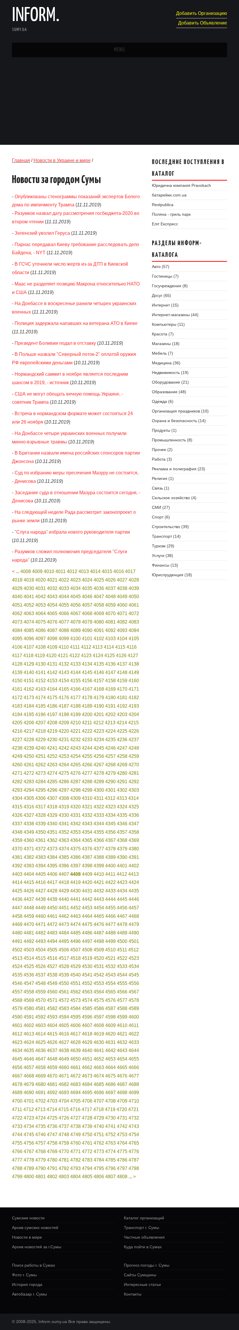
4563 (87, 991)
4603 (40, 1025)
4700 (17, 1101)
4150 (17, 680)
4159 (122, 680)
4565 (110, 991)
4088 (64, 630)
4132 (64, 663)
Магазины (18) (166, 343)
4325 (134, 806)
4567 (134, 991)
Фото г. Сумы (24, 1274)
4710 (134, 1101)
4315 (17, 806)
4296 (52, 790)
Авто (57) (160, 266)
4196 (40, 714)
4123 (86, 655)
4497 (87, 941)
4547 (29, 983)
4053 (40, 605)
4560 (52, 991)
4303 (134, 790)
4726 (64, 1117)
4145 (87, 672)
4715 (63, 1109)
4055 (64, 605)
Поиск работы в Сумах (33, 1265)
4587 (110, 1008)
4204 (134, 714)
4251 (40, 756)
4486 (87, 932)
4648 (52, 1058)
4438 (40, 899)
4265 (75, 764)
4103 (110, 638)
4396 (64, 865)
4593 (52, 1016)
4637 (52, 1050)
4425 (17, 890)
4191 (110, 706)
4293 (17, 790)
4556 (134, 983)
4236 (122, 739)
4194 (17, 714)
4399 (99, 865)
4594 (64, 1016)
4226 (134, 731)
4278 (99, 773)
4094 (134, 630)
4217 (29, 731)
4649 (64, 1058)
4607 (87, 1025)
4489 (122, 932)
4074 (29, 621)
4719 (110, 1109)
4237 (134, 739)
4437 (29, 899)
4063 (29, 613)
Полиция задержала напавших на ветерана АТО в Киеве (76, 323)
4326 (17, 815)
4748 (64, 1134)
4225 (122, 731)
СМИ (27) (161, 507)
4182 (134, 697)
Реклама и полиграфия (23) (178, 468)
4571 (52, 1000)
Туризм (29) (163, 546)
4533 (122, 966)
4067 (75, 613)
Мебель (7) (162, 353)
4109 (52, 647)
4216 (17, 731)
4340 (52, 823)
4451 (64, 907)
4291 (122, 781)
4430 (75, 890)
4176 (64, 697)
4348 (17, 832)
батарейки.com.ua (169, 195)
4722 (17, 1117)
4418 (64, 882)
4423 (122, 882)
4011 (60, 571)
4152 (40, 680)
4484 (64, 932)
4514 (29, 958)
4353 (75, 832)
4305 (29, 798)
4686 (110, 1084)
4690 (29, 1092)
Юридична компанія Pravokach (181, 185)
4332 (87, 815)
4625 (40, 1042)
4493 (40, 941)
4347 (134, 823)
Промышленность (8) (172, 440)
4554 (110, 983)
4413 (133, 874)
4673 (87, 1075)
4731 (122, 1117)
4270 (134, 764)
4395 (52, 865)
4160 (134, 680)
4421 (99, 882)
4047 (99, 596)
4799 (17, 1176)
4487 (99, 932)
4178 (87, 697)
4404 (29, 874)
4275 (64, 773)
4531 (99, 966)
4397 (75, 865)
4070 (110, 613)
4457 (134, 907)
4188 (75, 706)
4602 (29, 1025)
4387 (87, 857)
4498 (99, 941)
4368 (122, 840)
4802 (52, 1176)
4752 (110, 1134)
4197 (52, 714)
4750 (87, 1134)
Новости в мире (27, 1237)
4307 (52, 798)
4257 (110, 756)
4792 (64, 1168)
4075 (40, 621)
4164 (52, 689)
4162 (29, 689)
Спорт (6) (161, 517)
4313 (122, 798)
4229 (40, 739)
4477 (110, 924)
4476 (99, 924)
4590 (17, 1016)
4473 (64, 924)
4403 (17, 874)
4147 (110, 672)
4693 (64, 1092)
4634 (17, 1050)
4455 (110, 907)
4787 (134, 1159)
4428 (52, 890)
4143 (64, 672)
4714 (52, 1109)
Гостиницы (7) (165, 276)
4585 (87, 1008)
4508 (87, 949)
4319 (64, 806)
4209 (64, 722)
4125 (109, 655)
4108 (40, 647)
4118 (28, 655)
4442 (87, 899)
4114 (109, 647)
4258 (122, 756)
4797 (122, 1168)
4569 (29, 1000)
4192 (122, 706)
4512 (133, 949)
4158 (110, 680)
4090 (87, 630)
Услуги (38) (162, 555)
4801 (40, 1176)
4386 (75, 857)
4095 (17, 638)
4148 (122, 672)
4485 (75, 932)
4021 (52, 579)
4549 (52, 983)
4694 (75, 1092)
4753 (122, 1134)
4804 (75, 1176)
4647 (40, 1058)
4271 (17, 773)
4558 (29, 991)
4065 (52, 613)
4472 (52, 924)
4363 (64, 840)
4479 (134, 924)
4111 (75, 647)
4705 (75, 1101)
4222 (87, 731)
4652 (99, 1058)
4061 (134, 605)
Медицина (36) (166, 363)
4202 (110, 714)
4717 (87, 1109)
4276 (75, 773)
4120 (51, 655)
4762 (99, 1143)
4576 (110, 1000)
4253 (64, 756)
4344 (99, 823)
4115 (120, 647)
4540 (75, 974)
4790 (40, 1168)
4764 (122, 1143)
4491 (17, 941)
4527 (52, 966)
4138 (134, 663)
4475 (87, 924)
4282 (17, 781)
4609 (110, 1025)
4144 (75, 672)
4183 (17, 706)
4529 (75, 966)
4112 (86, 647)
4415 (29, 882)
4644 (134, 1050)
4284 (40, 781)
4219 (52, 731)
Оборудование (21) (170, 382)
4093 (122, 630)
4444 (110, 899)
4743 (134, 1126)
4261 (29, 764)
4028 (134, 579)
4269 (122, 764)
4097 (40, 638)
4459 (29, 916)
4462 (64, 916)
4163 (40, 689)
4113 (97, 647)
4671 (64, 1075)
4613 (29, 1033)
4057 (87, 605)
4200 (87, 714)
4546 (17, 983)
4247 (122, 748)
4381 (17, 857)
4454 (99, 907)
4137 (122, 663)
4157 (99, 680)
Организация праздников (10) (180, 411)
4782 (75, 1159)
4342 (75, 823)
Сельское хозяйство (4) (174, 497)
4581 (40, 1008)
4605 (64, 1025)
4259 (134, 756)
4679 (29, 1084)
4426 (29, 890)
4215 (133, 722)
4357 (122, 832)
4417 (52, 882)
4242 (64, 748)
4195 (29, 714)
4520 (99, 958)
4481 (29, 932)
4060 (122, 605)
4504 (40, 949)
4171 (134, 689)
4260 (17, 764)
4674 (99, 1075)
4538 (52, 974)
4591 (29, 1016)
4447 (17, 907)
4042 (40, 596)
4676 (122, 1075)
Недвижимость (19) (170, 372)
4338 (29, 823)
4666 (134, 1067)
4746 (40, 1134)
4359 (17, 840)
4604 (52, 1025)
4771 (75, 1151)
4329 (52, 815)
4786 (122, 1159)
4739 (87, 1126)
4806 (99, 1176)
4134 (87, 663)
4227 (17, 739)
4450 (52, 907)
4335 (122, 815)
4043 (52, 596)
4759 (64, 1143)
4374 (64, 848)
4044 (64, 596)
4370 (17, 848)
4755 (17, 1143)
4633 (134, 1042)
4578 (134, 1000)
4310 (87, 798)
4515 (40, 958)
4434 (122, 890)
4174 (40, 697)
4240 (40, 748)
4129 (29, 663)
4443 (99, 899)
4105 (134, 638)
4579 (17, 1008)
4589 (134, 1008)
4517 (64, 958)
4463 (75, 916)
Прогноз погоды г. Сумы (146, 1265)
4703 (52, 1101)
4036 (99, 588)
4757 (40, 1143)
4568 (17, 1000)
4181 (122, 697)
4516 (52, 958)
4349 (29, 832)
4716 (75, 1109)
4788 (17, 1168)
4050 (134, 596)
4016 (118, 571)
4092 (110, 630)
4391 (134, 857)
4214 (122, 722)
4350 (40, 832)
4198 (64, 714)
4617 (75, 1033)
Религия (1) (163, 478)
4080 (99, 621)
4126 (121, 655)
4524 (17, 966)
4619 (99, 1033)
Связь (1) (160, 488)
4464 (87, 916)
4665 (122, 1067)
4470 (29, 924)
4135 (99, 663)
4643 (122, 1050)
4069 (99, 613)
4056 (75, 605)
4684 (87, 1084)
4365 (87, 840)
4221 (75, 731)
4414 (17, 882)
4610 (122, 1025)
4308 (64, 798)
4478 (122, 924)
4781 (64, 1159)
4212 (98, 722)
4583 (64, 1008)
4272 (29, 773)
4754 (134, 1134)
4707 (99, 1101)
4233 (87, 739)
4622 (134, 1033)
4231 (64, 739)
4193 (134, 706)
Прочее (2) (162, 449)
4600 (134, 1016)
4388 (99, 857)
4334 (110, 815)
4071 (122, 613)
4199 (75, 714)
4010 (49, 571)
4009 (37, 571)
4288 (87, 781)
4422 (110, 882)
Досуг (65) (161, 295)
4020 (40, 579)
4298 (75, 790)
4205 (17, 722)
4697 (110, 1092)
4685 (99, 1084)
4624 (29, 1042)
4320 (75, 806)
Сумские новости (28, 1218)
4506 (64, 949)
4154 (64, 680)
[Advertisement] (119, 101)
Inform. (35, 15)
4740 (99, 1126)
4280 (122, 773)
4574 (87, 1000)
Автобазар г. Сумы (29, 1294)
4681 (52, 1084)
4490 (134, 932)
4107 (29, 647)
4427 (40, 890)
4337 (17, 823)
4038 (122, 588)
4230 (52, 739)
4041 (29, 596)
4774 (110, 1151)
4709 (122, 1101)
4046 (87, 596)
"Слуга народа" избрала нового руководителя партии (72, 532)
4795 (99, 1168)
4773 (99, 1151)
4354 (87, 832)
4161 (17, 689)
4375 (75, 848)
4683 (75, 1084)
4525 (29, 966)
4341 (64, 823)
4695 (87, 1092)
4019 (29, 579)
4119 (40, 655)
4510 (110, 949)
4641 (99, 1050)
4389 (110, 857)
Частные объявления (144, 1237)
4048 (110, 596)
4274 (52, 773)
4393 (29, 865)
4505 (52, 949)
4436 (17, 899)
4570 (40, 1000)
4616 (64, 1033)
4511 (122, 949)
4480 (17, 932)
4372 (40, 848)
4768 (40, 1151)
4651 (87, 1058)
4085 (29, 630)
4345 (110, 823)
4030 (29, 588)
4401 (122, 865)
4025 (99, 579)
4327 (29, 815)
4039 (134, 588)
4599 (122, 1016)
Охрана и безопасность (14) (179, 420)
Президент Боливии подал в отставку (55, 343)
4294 (29, 790)
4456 (122, 907)
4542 (99, 974)
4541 (87, 974)
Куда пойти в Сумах (143, 1246)
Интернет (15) (165, 305)
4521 (110, 958)
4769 (52, 1151)
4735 (40, 1126)
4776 (134, 1151)
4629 (87, 1042)
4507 (75, 949)
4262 (40, 764)
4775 (122, 1151)
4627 (64, 1042)
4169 (110, 689)
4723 (29, 1117)
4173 (29, 697)
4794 (87, 1168)
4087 (52, 630)
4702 (40, 1101)
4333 (99, 815)
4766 (17, 1151)
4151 (29, 680)
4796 (110, 1168)
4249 (17, 756)
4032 (52, 588)
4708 (110, 1101)
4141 (40, 672)
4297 (64, 790)
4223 (99, 731)
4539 (64, 974)
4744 (17, 1134)
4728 (87, 1117)
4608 (99, 1025)
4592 (40, 1016)
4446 (134, 899)
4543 (110, 974)
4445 (122, 899)
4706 (87, 1101)
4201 (99, 714)
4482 (40, 932)
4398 (87, 865)
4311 (99, 798)
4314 (133, 798)
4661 (75, 1067)
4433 (110, 890)
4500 (122, 941)
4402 (134, 865)
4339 (40, 823)
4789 (29, 1168)
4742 (122, 1126)
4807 (110, 1176)
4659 (52, 1067)
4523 (134, 958)
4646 (29, 1058)
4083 (134, 621)
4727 (75, 1117)
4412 (122, 874)
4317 (40, 806)
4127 (133, 655)
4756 (29, 1143)
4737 (64, 1126)
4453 (87, 907)
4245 (99, 748)
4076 (52, 621)
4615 (52, 1033)
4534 (134, 966)
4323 (110, 806)
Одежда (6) (162, 401)
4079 (87, 621)
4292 (134, 781)
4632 (122, 1042)
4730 (110, 1117)
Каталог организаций (144, 1218)
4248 (134, 748)
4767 (29, 1151)
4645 (17, 1058)
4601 (17, 1025)
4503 (29, 949)
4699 (134, 1092)
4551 (75, 983)
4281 (134, 773)
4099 (64, 638)
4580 (29, 1008)
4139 (17, 672)
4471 (40, 924)
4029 (17, 588)
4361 (40, 840)
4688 (134, 1084)
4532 (110, 966)
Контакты (132, 1294)
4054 (52, 605)
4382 (29, 857)
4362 (52, 840)
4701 (29, 1101)
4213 (110, 722)
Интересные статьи (142, 1284)
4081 (110, 621)
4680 (40, 1084)
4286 (64, 781)
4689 (17, 1092)
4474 (75, 924)
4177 (75, 697)
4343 (87, 823)
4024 (87, 579)
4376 (87, 848)
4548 (40, 983)
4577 (122, 1000)
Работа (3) (162, 459)
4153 (52, 680)
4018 (17, 579)
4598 (110, 1016)
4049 (122, 596)
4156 (87, 680)
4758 (52, 1143)
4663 (99, 1067)
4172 (17, 697)
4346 (122, 823)
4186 (52, 706)
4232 (75, 739)
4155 (75, 680)
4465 (99, 916)
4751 (99, 1134)
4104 (122, 638)
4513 (17, 958)
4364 (75, 840)
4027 (122, 579)
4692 (52, 1092)
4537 (40, 974)
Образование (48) (169, 391)
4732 (134, 1117)
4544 (122, 974)
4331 (75, 815)
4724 (40, 1117)
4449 (40, 907)
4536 (29, 974)
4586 (99, 1008)
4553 (99, 983)
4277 (87, 773)
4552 (87, 983)
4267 (99, 764)
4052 (29, 605)
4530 (87, 966)
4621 (122, 1033)
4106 (17, 647)
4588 (122, 1008)
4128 (17, 663)
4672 (75, 1075)
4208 (52, 722)
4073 (17, 621)
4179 (99, 697)
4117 (17, 655)
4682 (64, 1084)
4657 (29, 1067)
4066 (64, 613)
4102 (99, 638)
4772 (87, 1151)
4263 (52, 764)
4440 (64, 899)
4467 (122, 916)
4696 (99, 1092)
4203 (122, 714)
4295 (40, 790)
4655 (134, 1058)
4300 (99, 790)
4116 (131, 647)
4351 (52, 832)
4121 (63, 655)
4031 (40, 588)
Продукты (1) (164, 430)
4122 (74, 655)
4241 (52, 748)
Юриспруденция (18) (172, 574)
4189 (87, 706)
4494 (52, 941)
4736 (52, 1126)
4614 (40, 1033)
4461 (52, 916)
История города (27, 1284)
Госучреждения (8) (170, 285)
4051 (17, 605)
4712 (28, 1109)
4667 (17, 1075)
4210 (75, 722)
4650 (75, 1058)
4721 (133, 1109)
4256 (99, 756)
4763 (110, 1143)
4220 (64, 731)
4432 (99, 890)
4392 (17, 865)
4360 (29, 840)
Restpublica (162, 204)
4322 (99, 806)
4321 (87, 806)
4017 (130, 571)
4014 (95, 571)
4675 (110, 1075)
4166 (75, 689)
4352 (64, 832)
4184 (29, 706)
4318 (52, 806)
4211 (87, 722)
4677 (134, 1075)
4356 (110, 832)
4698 (122, 1092)
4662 (87, 1067)
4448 (29, 907)
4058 (99, 605)
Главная (21, 160)
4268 (110, 764)
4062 (17, 613)
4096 (29, 638)
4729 (99, 1117)
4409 (87, 874)
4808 (122, 1176)
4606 (75, 1025)
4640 (87, 1050)
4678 (17, 1084)
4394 (40, 865)
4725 (52, 1117)
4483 (52, 932)
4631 (110, 1042)
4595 (75, 1016)
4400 (110, 865)
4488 (110, 932)
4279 (110, 773)
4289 (99, 781)
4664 (110, 1067)
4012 (72, 571)
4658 (40, 1067)
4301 (110, 790)
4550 (64, 983)
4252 (52, 756)
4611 (134, 1025)
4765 (134, 1143)
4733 (17, 1126)
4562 (75, 991)
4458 (17, 916)
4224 (110, 731)
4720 (122, 1109)
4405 (40, 874)
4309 (75, 798)
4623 (17, 1042)
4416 (40, 882)
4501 (134, 941)
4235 (110, 739)
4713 (40, 1109)
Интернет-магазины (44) (175, 314)
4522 (122, 958)
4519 (87, 958)
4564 (99, 991)
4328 (40, 815)
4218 (40, 731)
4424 (134, 882)
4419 (75, 882)
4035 (87, 588)
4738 (75, 1126)
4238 (17, 748)
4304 (17, 798)
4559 (40, 991)
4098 (52, 638)
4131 (52, 663)
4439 (52, 899)
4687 (122, 1084)
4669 (40, 1075)
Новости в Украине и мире (62, 160)
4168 (99, 689)
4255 (87, 756)
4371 (29, 848)
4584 (75, 1008)
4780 (52, 1159)
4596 (87, 1016)
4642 (110, 1050)
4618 (87, 1033)
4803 (64, 1176)
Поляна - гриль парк (171, 214)
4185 (40, 706)
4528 (64, 966)
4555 (122, 983)
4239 (29, 748)
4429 (64, 890)
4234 (99, 739)
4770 (64, 1151)
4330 (64, 815)
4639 (75, 1050)
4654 (122, 1058)
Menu (119, 50)
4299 (87, 790)
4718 (98, 1109)
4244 (87, 748)
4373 (52, 848)
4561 (64, 991)
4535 (17, 974)
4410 (99, 874)
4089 (75, 630)
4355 (99, 832)
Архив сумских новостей (35, 1227)
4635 (29, 1050)
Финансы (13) (165, 565)
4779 (40, 1159)
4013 (83, 571)
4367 (110, 840)
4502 (17, 949)
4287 (75, 781)
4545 (134, 974)
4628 (75, 1042)
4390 (122, 857)
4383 (40, 857)
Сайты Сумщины (140, 1274)
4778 (29, 1159)
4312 (110, 798)
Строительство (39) (170, 526)
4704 (64, 1101)
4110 (64, 647)
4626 (52, 1042)
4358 (134, 832)
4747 (52, 1134)
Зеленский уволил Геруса (42, 233)
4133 (75, 663)
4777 (17, 1159)
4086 (40, 630)
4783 (87, 1159)
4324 (122, 806)
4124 (98, 655)
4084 (17, 630)
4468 (134, 916)
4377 (99, 848)
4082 (122, 621)
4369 (134, 840)
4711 (17, 1109)
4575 (99, 1000)
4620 (110, 1033)
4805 (87, 1176)
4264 (64, 764)
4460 (40, 916)
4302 (122, 790)
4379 (122, 848)
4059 (110, 605)
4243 (75, 748)
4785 (110, 1159)
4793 (75, 1168)
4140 (29, 672)
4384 (52, 857)
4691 (40, 1092)
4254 (75, 756)
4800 (29, 1176)
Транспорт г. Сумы (141, 1227)
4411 (110, 874)
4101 (87, 638)
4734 (29, 1126)
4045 (75, 596)
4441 (75, 899)
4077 (64, 621)
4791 (52, 1168)
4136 (110, 663)
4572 (64, 1000)
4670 (52, 1075)
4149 (134, 672)
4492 (29, 941)
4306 (40, 798)
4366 (99, 840)
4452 (75, 907)
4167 (87, 689)
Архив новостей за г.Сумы (36, 1246)
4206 (29, 722)
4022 (64, 579)
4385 (64, 857)
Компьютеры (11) (168, 324)
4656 (17, 1067)
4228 (29, 739)
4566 (122, 991)
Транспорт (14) (166, 536)
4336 (134, 815)
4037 (110, 588)
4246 (110, 748)
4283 (29, 781)
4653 (110, 1058)
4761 (87, 1143)
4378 (110, 848)
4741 (110, 1126)
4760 (75, 1143)
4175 (52, 697)
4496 (75, 941)
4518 (75, 958)
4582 (52, 1008)
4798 (134, 1168)
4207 (40, 722)
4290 (110, 781)
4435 (134, 890)
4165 (64, 689)
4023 (75, 579)
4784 (99, 1159)
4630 (99, 1042)
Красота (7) (163, 334)
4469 (17, 924)
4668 (29, 1075)
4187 (64, 706)
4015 (107, 571)
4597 (99, 1016)
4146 (99, 672)
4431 (87, 890)
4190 (99, 706)
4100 (75, 638)
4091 (99, 630)
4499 (110, 941)
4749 (75, 1134)
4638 (64, 1050)
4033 (64, 588)
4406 (52, 874)
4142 (52, 672)
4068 (87, 613)
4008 (25, 571)
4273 (40, 773)
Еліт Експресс (165, 224)
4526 (40, 966)
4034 (75, 588)
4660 (64, 1067)
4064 (40, 613)
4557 (17, 991)
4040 (17, 596)
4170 (122, 689)
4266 (87, 764)
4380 (134, 848)
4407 (64, 874)
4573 (75, 1000)
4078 (75, 621)
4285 (52, 781)
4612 (17, 1033)
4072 (134, 613)
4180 (110, 697)
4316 (29, 806)
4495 (64, 941)
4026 (110, 579)
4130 (40, 663)
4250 (29, 756)
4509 (99, 949)
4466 (110, 916)
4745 (29, 1134)
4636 (40, 1050)
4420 (87, 882)
